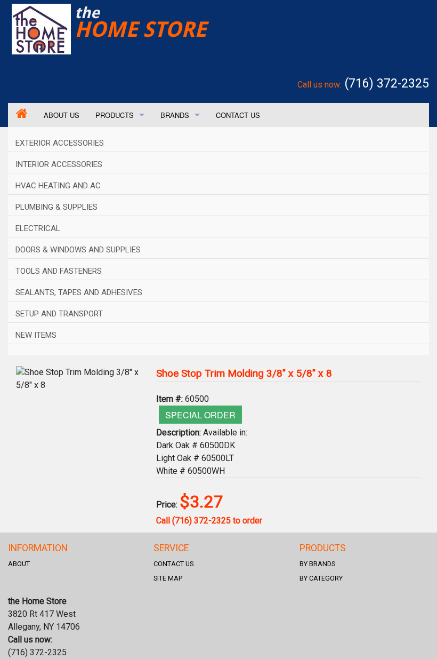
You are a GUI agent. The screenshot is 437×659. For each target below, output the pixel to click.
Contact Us (238, 115)
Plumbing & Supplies (56, 207)
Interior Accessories (58, 164)
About (19, 564)
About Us (61, 115)
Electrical (37, 228)
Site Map (167, 578)
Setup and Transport (59, 314)
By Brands (317, 564)
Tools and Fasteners (58, 271)
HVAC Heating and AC (58, 185)
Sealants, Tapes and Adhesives (78, 292)
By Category (321, 578)
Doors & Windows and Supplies (78, 250)
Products (114, 115)
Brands (174, 115)
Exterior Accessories (59, 143)
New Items (35, 335)
